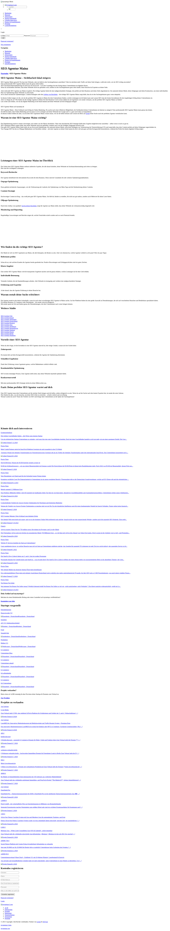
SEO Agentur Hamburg (8, 335)
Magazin (7, 15)
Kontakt (7, 911)
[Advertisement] (60, 143)
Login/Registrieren (10, 25)
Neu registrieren (6, 44)
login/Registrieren (10, 64)
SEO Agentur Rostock (8, 323)
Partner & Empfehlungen (12, 22)
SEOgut (45, 922)
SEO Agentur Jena (6, 325)
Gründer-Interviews (11, 20)
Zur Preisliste (5, 698)
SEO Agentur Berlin (7, 334)
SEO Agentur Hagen (7, 332)
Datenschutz (8, 909)
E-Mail (3, 35)
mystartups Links (6, 925)
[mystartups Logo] (11, 5)
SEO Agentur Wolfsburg (8, 326)
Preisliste (7, 24)
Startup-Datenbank (10, 18)
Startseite (5, 73)
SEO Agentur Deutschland (9, 321)
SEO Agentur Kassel (7, 318)
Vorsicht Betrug (9, 915)
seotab (39, 922)
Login (3, 901)
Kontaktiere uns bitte (8, 601)
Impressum (8, 913)
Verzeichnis (8, 917)
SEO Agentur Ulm (6, 316)
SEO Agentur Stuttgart (8, 330)
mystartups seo (5, 928)
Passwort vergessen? (7, 41)
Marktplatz (8, 13)
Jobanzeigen (8, 17)
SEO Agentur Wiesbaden (8, 319)
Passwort (27, 35)
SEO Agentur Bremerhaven (9, 328)
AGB (6, 908)
